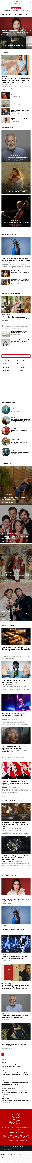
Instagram (22, 360)
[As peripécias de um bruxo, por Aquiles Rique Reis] (16, 563)
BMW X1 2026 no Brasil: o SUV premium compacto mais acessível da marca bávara (14, 1099)
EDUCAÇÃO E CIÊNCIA (15, 439)
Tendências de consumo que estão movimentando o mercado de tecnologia (13, 715)
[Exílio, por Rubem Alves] (5, 95)
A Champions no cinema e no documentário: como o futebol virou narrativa (14, 1083)
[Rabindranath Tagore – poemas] (5, 409)
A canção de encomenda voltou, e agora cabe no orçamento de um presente (15, 957)
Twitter (6, 363)
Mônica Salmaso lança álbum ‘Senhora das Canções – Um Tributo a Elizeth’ (15, 900)
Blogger (7, 370)
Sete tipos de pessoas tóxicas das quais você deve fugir (13, 681)
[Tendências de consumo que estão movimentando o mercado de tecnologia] (16, 702)
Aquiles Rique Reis (6, 494)
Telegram (7, 367)
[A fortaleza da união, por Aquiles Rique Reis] (16, 601)
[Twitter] (3, 364)
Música (12, 1157)
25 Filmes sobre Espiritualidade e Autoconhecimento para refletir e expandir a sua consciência (20, 421)
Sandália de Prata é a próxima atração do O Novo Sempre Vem (20, 271)
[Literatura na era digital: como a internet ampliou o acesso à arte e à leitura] (16, 812)
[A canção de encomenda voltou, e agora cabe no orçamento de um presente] (16, 944)
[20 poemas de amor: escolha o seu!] (5, 452)
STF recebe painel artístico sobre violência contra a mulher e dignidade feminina (15, 319)
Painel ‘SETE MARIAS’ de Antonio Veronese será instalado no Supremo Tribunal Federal (14, 783)
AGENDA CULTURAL (15, 155)
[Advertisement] (16, 386)
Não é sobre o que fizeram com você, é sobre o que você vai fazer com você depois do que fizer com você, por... (15, 80)
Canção (3, 28)
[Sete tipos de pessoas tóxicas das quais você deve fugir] (16, 669)
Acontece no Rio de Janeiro (8, 983)
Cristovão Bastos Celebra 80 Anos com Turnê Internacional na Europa (16, 158)
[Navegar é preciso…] (5, 103)
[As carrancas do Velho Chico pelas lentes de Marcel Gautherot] (5, 342)
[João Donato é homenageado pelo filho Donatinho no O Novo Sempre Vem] (5, 282)
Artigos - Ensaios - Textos (9, 533)
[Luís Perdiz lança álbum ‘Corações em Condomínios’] (13, 42)
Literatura (17, 1157)
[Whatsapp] (17, 367)
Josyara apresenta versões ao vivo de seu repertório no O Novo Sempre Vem (15, 259)
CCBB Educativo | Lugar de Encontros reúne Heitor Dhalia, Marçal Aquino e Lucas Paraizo (15, 1091)
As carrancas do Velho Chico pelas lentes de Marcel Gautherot (20, 340)
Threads (21, 370)
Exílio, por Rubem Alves (17, 95)
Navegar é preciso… (16, 103)
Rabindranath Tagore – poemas (20, 410)
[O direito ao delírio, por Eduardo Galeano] (5, 111)
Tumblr (21, 363)
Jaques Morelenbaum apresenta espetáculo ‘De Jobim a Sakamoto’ (16, 223)
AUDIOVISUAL (4, 256)
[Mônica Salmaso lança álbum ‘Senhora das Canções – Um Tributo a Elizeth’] (16, 26)
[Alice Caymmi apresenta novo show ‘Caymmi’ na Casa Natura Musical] (16, 178)
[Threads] (17, 370)
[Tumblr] (17, 364)
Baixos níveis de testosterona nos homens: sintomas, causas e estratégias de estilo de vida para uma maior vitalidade (15, 749)
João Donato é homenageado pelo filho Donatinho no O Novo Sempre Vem (20, 281)
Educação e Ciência (6, 1159)
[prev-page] (2, 230)
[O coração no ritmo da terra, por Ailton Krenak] (5, 120)
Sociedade (23, 1157)
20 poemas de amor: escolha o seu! (20, 452)
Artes (13, 1159)
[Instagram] (17, 360)
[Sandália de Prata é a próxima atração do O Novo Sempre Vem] (5, 273)
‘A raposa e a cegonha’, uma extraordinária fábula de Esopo (19, 441)
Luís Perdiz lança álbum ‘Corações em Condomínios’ (14, 1045)
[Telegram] (3, 367)
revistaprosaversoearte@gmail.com (19, 1140)
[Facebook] (3, 360)
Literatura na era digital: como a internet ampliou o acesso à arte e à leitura (14, 824)
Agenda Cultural (5, 1157)
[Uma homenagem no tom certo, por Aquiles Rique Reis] (16, 524)
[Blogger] (3, 370)
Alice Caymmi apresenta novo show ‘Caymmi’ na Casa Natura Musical (16, 190)
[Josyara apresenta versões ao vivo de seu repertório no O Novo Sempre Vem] (16, 246)
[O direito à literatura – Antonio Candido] (5, 430)
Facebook (7, 360)
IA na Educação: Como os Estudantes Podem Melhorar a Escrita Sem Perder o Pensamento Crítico (15, 1074)
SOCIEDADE (4, 653)
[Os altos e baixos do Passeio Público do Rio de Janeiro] (5, 334)
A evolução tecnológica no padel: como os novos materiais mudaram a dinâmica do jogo (15, 857)
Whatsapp (22, 367)
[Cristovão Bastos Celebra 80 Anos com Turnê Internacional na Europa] (16, 146)
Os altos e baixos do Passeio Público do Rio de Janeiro (19, 332)
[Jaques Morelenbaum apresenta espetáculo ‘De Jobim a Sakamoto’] (16, 211)
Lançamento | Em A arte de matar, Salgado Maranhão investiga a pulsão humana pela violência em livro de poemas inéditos (15, 987)
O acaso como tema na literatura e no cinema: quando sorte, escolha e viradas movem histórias (15, 649)
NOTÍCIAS (3, 954)
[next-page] (5, 230)
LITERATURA (4, 76)
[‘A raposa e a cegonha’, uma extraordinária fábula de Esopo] (5, 441)
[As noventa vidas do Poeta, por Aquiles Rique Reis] (16, 485)
